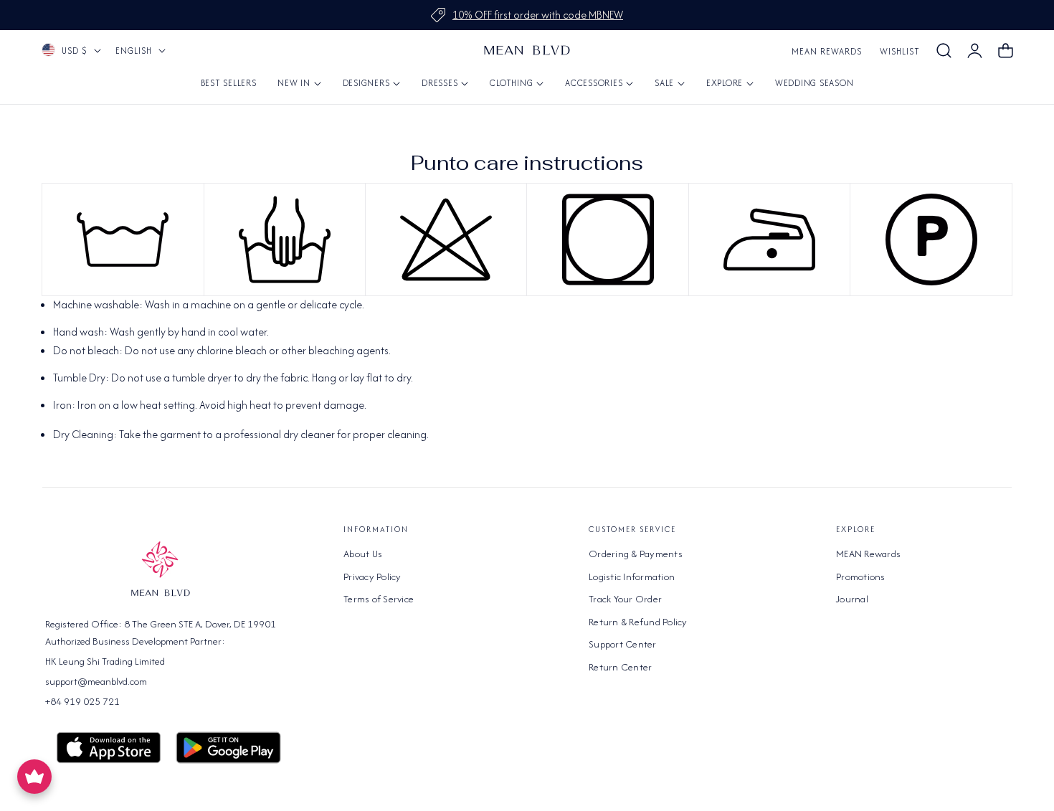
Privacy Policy (372, 576)
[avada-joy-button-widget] (34, 776)
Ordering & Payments (636, 553)
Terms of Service (378, 599)
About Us (362, 553)
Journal (852, 599)
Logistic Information (632, 576)
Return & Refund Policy (638, 622)
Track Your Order (625, 599)
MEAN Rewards (827, 51)
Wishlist (900, 51)
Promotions (861, 576)
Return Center (620, 667)
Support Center (623, 644)
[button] (943, 51)
